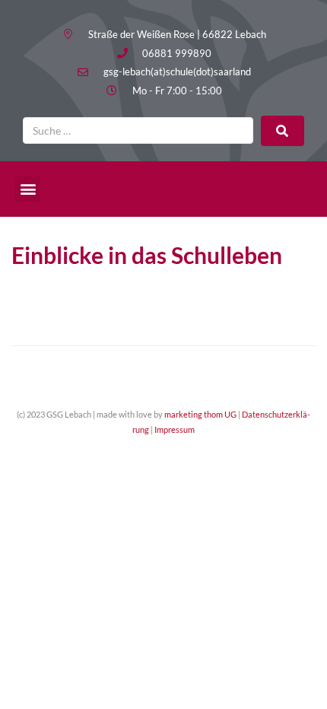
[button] (27, 189)
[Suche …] (138, 130)
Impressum (174, 429)
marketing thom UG (200, 414)
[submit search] (282, 131)
